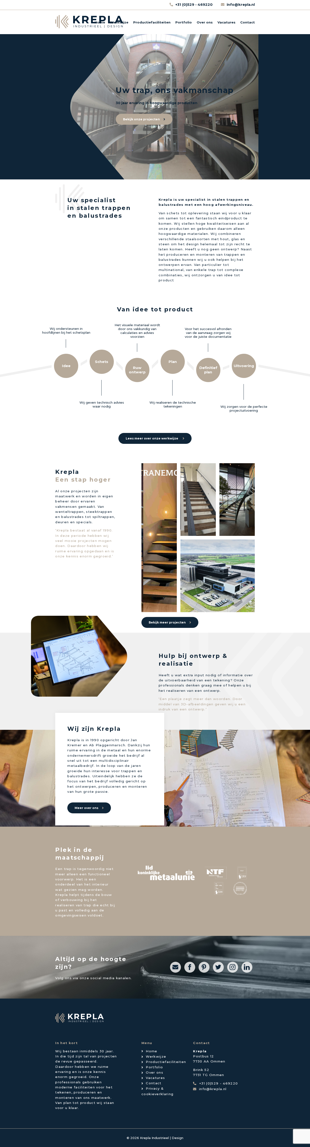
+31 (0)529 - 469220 (194, 4)
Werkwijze (119, 22)
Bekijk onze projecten (141, 119)
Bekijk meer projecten (167, 622)
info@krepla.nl (241, 4)
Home (100, 22)
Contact (247, 22)
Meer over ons (86, 808)
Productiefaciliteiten (151, 22)
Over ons (205, 22)
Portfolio (183, 22)
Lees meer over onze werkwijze (152, 438)
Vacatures (226, 22)
